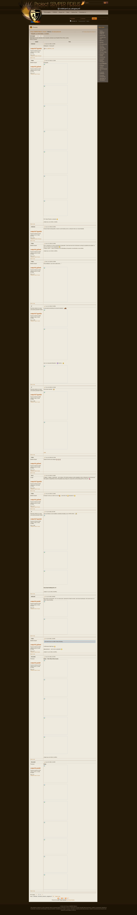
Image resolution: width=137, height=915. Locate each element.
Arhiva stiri (102, 35)
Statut (67, 12)
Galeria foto (74, 12)
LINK (45, 452)
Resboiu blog (103, 52)
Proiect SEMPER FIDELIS (36, 31)
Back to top (32, 57)
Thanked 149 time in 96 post (35, 55)
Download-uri (82, 12)
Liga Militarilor (103, 63)
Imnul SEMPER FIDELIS (102, 32)
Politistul (102, 65)
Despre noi (61, 12)
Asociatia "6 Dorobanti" (103, 79)
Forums (44, 31)
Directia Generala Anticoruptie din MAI (103, 48)
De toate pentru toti (56, 31)
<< (36, 36)
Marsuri (102, 40)
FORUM (55, 12)
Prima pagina (47, 12)
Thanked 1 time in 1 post (35, 320)
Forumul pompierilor (102, 76)
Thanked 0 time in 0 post (35, 256)
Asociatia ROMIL (102, 54)
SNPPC (101, 67)
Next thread (92, 31)
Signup (87, 21)
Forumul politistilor (102, 72)
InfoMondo (102, 57)
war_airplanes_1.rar (49, 48)
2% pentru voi (103, 44)
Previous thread (86, 31)
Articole (101, 42)
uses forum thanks (70, 900)
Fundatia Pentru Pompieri (102, 60)
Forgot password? (81, 21)
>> (42, 36)
